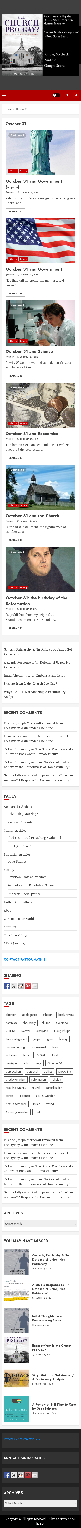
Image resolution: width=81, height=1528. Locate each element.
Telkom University (17, 749)
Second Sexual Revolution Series (31, 885)
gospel (37, 1039)
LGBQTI (40, 1055)
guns (50, 1039)
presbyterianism (15, 1079)
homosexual (38, 1047)
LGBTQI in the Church (23, 846)
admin (11, 192)
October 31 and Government (40, 240)
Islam (55, 1047)
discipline (42, 1031)
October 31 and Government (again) (40, 152)
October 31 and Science (40, 323)
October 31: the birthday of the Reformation (40, 569)
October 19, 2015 (28, 521)
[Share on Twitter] (14, 986)
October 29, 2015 (29, 192)
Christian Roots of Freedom (27, 877)
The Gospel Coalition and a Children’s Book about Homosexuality (38, 1168)
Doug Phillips (17, 861)
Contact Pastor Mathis (19, 919)
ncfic (26, 1063)
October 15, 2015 (28, 609)
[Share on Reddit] (21, 986)
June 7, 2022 (41, 1384)
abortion (11, 1015)
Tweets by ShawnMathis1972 (22, 1439)
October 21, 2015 (29, 439)
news (38, 1063)
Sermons (10, 927)
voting (50, 1104)
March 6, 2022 (42, 1413)
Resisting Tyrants (20, 822)
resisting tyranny (16, 1088)
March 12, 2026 (43, 1298)
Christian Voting (15, 935)
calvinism (11, 1023)
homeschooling (15, 1047)
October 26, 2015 (29, 357)
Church (13, 170)
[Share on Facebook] (7, 986)
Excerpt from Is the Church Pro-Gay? (30, 683)
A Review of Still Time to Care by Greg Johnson (16, 1409)
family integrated (16, 1039)
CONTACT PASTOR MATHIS (24, 959)
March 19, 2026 (43, 1268)
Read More (15, 211)
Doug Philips (62, 1031)
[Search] (67, 95)
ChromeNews (58, 1519)
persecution (13, 1071)
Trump (36, 1104)
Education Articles (17, 854)
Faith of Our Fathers (18, 902)
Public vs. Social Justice (24, 894)
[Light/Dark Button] (56, 95)
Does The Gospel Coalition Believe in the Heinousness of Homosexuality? (38, 764)
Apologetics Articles (18, 807)
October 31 (54, 1063)
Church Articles (15, 830)
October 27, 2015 (29, 274)
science (25, 1096)
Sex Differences (16, 1104)
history (63, 1039)
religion (56, 1079)
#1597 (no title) (14, 943)
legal (26, 1055)
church (46, 1023)
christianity (29, 1023)
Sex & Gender (45, 1096)
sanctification (54, 1088)
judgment (11, 1055)
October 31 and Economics (40, 405)
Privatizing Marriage (23, 814)
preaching (64, 1071)
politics (48, 1071)
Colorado (62, 1023)
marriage (11, 1063)
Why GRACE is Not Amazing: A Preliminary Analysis (16, 1379)
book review (66, 1015)
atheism (47, 1015)
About (8, 910)
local (55, 1055)
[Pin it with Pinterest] (28, 986)
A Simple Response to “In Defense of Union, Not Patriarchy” (16, 1291)
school (10, 1096)
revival (36, 1088)
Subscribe (76, 95)
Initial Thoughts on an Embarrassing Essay (34, 675)
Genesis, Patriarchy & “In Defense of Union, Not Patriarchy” (16, 1262)
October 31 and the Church (40, 487)
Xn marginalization (17, 1112)
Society (23, 170)
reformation (38, 1079)
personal (32, 1071)
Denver (25, 1031)
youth (37, 1112)
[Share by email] (35, 986)
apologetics (29, 1015)
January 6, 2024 (43, 1354)
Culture (10, 1031)
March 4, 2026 (42, 1325)
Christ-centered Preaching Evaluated (34, 838)
